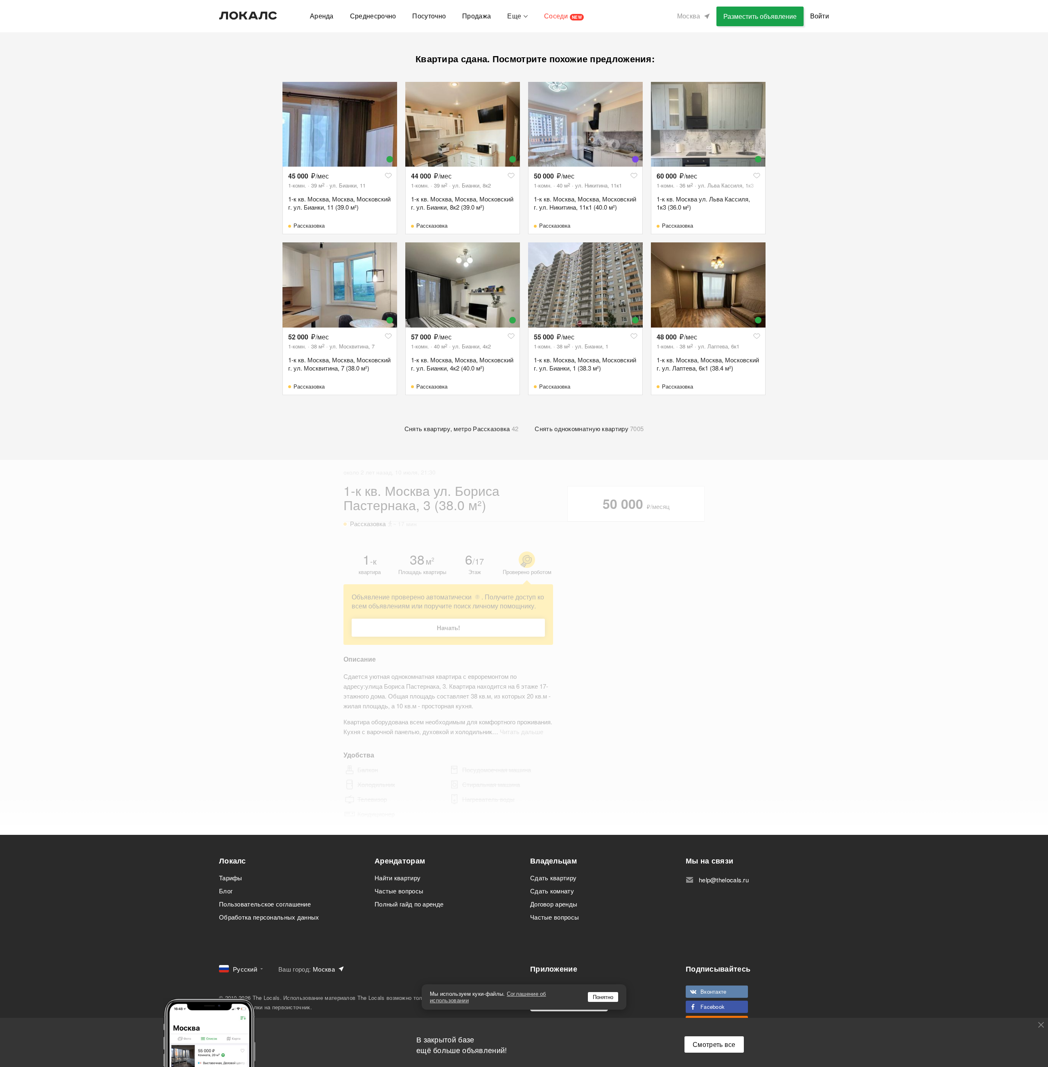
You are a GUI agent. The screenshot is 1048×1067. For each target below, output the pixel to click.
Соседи (563, 15)
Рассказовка (309, 225)
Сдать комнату (552, 890)
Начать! (448, 627)
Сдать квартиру (553, 877)
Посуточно (429, 15)
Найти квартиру (397, 877)
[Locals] (248, 15)
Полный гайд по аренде (409, 904)
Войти (819, 15)
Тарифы (230, 877)
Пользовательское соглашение (265, 904)
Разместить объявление (760, 16)
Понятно (603, 997)
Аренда (322, 15)
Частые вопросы (399, 890)
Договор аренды (553, 904)
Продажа (476, 15)
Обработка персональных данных (269, 917)
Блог (226, 890)
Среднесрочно (373, 15)
